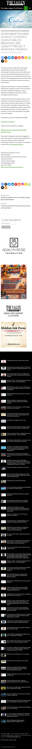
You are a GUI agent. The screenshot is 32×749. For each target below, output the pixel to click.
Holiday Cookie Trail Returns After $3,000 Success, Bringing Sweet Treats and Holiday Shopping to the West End (17, 589)
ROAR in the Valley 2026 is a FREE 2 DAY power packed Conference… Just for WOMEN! (19, 434)
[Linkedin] (12, 57)
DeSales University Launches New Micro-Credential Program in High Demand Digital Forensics (17, 402)
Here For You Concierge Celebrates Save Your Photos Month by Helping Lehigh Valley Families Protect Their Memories (18, 475)
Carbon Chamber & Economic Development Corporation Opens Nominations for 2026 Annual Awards (19, 455)
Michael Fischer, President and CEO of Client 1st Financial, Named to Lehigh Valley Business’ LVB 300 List (18, 368)
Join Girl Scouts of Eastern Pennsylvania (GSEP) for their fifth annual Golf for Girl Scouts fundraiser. (18, 569)
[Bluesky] (9, 57)
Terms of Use (12, 740)
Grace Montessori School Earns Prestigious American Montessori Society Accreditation (17, 501)
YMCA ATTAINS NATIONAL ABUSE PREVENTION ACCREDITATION (15, 721)
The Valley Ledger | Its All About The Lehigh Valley (12, 8)
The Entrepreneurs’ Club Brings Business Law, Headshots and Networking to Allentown (18, 521)
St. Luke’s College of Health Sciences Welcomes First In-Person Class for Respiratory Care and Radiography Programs (18, 715)
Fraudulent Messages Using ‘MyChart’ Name (18, 360)
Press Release (25, 31)
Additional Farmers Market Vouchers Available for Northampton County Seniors (19, 594)
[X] (5, 57)
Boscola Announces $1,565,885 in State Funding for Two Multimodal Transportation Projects (19, 701)
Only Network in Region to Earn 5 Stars (16, 420)
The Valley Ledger (16, 52)
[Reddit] (19, 57)
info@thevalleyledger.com (14, 736)
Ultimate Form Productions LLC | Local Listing (18, 654)
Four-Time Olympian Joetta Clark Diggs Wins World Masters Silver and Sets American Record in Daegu (18, 375)
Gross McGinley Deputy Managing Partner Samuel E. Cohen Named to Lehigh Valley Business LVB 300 (17, 575)
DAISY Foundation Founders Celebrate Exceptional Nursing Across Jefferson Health (18, 681)
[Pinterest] (15, 57)
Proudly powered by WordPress (8, 747)
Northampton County (14, 31)
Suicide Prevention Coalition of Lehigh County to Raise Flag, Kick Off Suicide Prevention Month (18, 427)
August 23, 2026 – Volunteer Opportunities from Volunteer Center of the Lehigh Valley (19, 561)
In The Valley (4, 31)
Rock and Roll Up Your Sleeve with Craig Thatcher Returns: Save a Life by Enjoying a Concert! (19, 641)
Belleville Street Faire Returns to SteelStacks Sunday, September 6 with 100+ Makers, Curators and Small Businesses (18, 529)
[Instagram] (22, 57)
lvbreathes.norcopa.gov (8, 121)
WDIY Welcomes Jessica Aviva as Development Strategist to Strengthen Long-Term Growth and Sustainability (18, 388)
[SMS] (29, 57)
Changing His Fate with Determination (16, 480)
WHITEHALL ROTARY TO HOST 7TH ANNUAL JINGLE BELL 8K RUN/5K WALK (15, 197)
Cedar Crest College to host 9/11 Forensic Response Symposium (17, 514)
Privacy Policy (5, 740)
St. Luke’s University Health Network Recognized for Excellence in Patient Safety (19, 488)
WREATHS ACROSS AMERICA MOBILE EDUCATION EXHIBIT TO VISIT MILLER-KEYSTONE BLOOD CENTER (17, 669)
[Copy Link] (25, 57)
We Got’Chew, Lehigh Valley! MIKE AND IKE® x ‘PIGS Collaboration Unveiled (19, 688)
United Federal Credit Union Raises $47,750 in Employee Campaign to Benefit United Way (18, 621)
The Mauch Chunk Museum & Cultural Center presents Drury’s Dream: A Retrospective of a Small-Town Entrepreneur (18, 415)
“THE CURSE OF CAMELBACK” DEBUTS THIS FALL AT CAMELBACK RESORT (18, 635)
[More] (5, 61)
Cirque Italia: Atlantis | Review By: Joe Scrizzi (18, 467)
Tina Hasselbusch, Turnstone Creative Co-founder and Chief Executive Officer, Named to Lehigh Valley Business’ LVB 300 (19, 616)
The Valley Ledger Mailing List (11, 220)
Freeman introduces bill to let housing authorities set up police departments (15, 206)
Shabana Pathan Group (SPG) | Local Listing (17, 660)
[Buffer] (2, 61)
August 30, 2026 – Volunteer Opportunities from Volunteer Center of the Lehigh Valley (19, 381)
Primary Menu (30, 8)
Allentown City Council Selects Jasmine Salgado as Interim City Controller (18, 407)
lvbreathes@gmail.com (16, 144)
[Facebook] (2, 57)
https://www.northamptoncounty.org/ (12, 167)
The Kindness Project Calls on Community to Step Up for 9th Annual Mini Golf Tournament (19, 440)
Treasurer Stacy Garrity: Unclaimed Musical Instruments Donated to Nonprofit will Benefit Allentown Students (18, 609)
